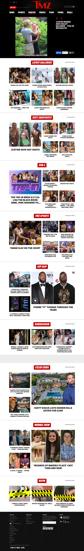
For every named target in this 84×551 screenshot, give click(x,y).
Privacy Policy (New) (14, 518)
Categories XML (13, 533)
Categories (12, 532)
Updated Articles (13, 528)
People (11, 537)
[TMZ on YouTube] (49, 528)
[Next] (62, 18)
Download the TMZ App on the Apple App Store (65, 517)
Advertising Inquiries (30, 521)
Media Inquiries (29, 523)
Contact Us (28, 516)
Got (12, 7)
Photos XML (12, 540)
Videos (42, 12)
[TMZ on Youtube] (14, 2)
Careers (27, 520)
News (11, 12)
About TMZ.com (13, 516)
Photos (32, 12)
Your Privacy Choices (16, 523)
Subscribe (55, 522)
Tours (60, 12)
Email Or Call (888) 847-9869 (23, 7)
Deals (69, 12)
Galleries (11, 535)
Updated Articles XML (14, 530)
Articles (11, 525)
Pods (51, 12)
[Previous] (57, 18)
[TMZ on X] (12, 2)
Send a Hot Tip (29, 518)
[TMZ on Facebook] (10, 2)
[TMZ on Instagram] (16, 2)
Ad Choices (12, 521)
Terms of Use (12, 520)
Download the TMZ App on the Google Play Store (65, 521)
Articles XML (12, 526)
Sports (21, 12)
